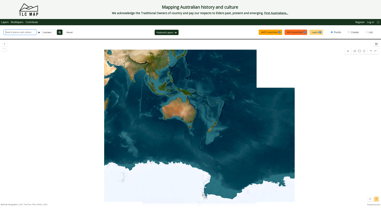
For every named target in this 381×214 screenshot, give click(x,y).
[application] (190, 122)
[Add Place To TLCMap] (376, 199)
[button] (4, 44)
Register (360, 22)
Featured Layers (164, 32)
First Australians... (276, 13)
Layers (5, 22)
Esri (378, 205)
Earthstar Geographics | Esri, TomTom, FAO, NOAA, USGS (24, 204)
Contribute (32, 22)
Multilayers (17, 22)
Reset (70, 32)
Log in (370, 22)
